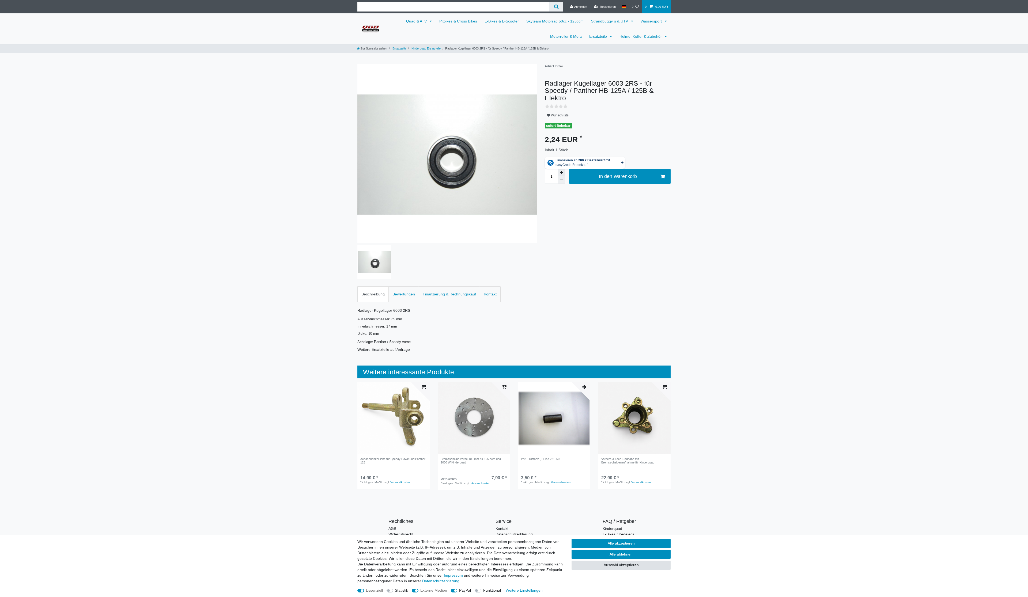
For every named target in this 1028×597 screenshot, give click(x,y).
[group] (393, 418)
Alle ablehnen (621, 554)
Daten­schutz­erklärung (440, 581)
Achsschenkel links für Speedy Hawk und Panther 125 (392, 460)
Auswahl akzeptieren (621, 565)
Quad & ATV (417, 21)
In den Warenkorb (618, 176)
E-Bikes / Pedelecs (618, 534)
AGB (392, 528)
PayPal (465, 590)
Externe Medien (433, 590)
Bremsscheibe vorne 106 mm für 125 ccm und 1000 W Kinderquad (471, 460)
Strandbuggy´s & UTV (610, 21)
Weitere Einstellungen (524, 590)
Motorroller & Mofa (566, 36)
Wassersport (652, 21)
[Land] (624, 6)
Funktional (492, 590)
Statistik (401, 590)
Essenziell (374, 590)
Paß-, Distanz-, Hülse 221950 (540, 459)
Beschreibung (373, 294)
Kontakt (490, 294)
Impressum (453, 575)
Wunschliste (559, 115)
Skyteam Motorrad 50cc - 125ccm (555, 21)
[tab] (373, 294)
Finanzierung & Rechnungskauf (449, 294)
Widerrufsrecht (400, 534)
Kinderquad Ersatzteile (426, 48)
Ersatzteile (598, 36)
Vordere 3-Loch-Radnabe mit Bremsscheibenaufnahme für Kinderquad (627, 460)
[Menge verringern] (561, 180)
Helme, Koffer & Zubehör (641, 36)
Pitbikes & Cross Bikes (458, 21)
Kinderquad (612, 528)
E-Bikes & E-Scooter (502, 21)
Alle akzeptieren (621, 543)
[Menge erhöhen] (561, 172)
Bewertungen (403, 294)
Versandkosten (400, 482)
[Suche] (556, 7)
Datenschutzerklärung (514, 534)
